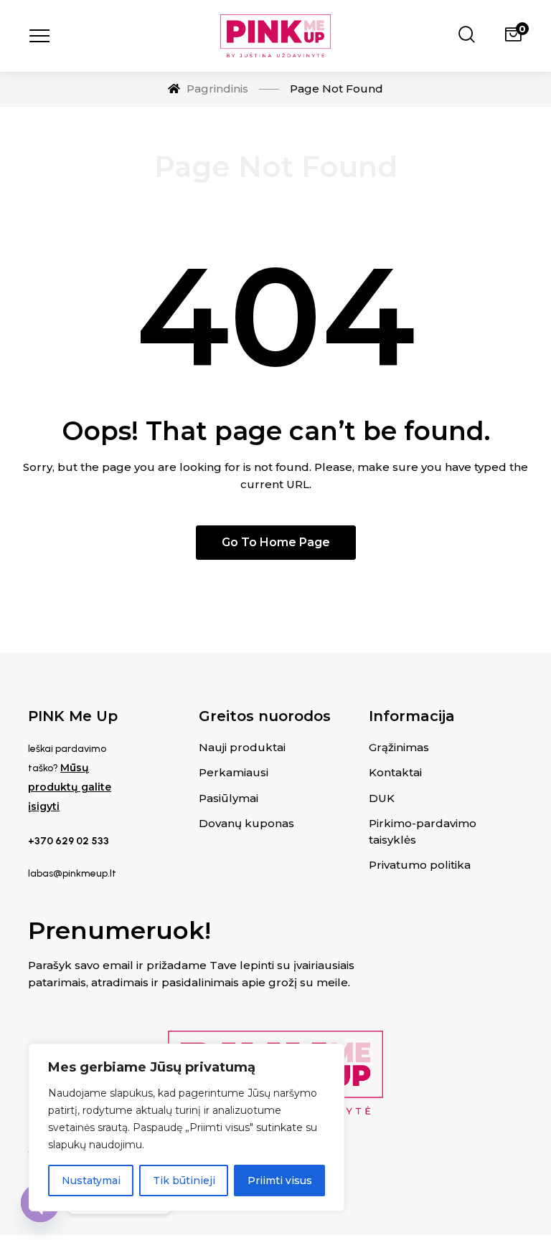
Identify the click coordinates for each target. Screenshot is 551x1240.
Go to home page (276, 542)
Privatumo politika (420, 865)
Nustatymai (91, 1180)
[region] (186, 1127)
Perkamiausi (233, 772)
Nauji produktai (242, 747)
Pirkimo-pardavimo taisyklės (422, 831)
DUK (382, 798)
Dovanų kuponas (246, 823)
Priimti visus (280, 1180)
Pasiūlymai (228, 798)
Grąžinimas (399, 747)
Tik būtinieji (184, 1180)
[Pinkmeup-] (275, 35)
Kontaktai (395, 772)
